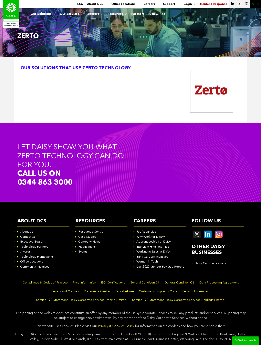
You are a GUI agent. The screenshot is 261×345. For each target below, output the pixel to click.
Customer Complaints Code (158, 291)
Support (169, 4)
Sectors (93, 14)
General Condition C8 (179, 282)
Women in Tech (147, 261)
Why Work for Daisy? (150, 236)
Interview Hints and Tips (152, 246)
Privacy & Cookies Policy (116, 326)
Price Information (84, 282)
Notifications (87, 246)
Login (188, 4)
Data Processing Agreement (219, 282)
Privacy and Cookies (65, 291)
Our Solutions (41, 14)
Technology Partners (34, 246)
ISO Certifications (113, 282)
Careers (149, 4)
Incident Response (213, 4)
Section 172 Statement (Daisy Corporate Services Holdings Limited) (178, 300)
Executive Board (31, 241)
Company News (89, 241)
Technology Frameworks (37, 256)
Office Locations (123, 4)
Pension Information (196, 291)
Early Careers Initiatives (152, 256)
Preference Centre (97, 291)
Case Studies (87, 236)
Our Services (69, 14)
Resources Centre (90, 231)
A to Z (153, 14)
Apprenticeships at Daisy (153, 241)
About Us (26, 231)
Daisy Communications (210, 263)
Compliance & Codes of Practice (45, 282)
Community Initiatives (34, 266)
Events (82, 251)
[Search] (164, 14)
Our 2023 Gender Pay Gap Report (160, 266)
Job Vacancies (146, 231)
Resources (115, 14)
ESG (80, 4)
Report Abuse (124, 291)
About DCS (95, 4)
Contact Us (27, 236)
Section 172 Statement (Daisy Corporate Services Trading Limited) (81, 300)
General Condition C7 (145, 282)
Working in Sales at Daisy (153, 251)
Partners (137, 14)
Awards (25, 251)
